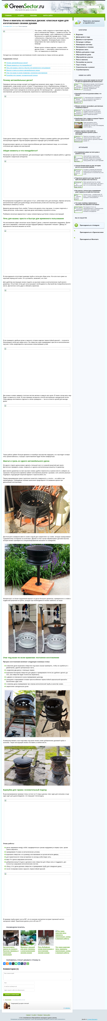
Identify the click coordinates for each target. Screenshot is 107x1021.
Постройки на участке (84, 62)
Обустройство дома (83, 54)
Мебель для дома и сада (85, 52)
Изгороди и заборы (83, 42)
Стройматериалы (82, 69)
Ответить (67, 1008)
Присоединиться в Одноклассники (91, 232)
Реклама (33, 15)
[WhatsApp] (28, 963)
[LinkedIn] (19, 963)
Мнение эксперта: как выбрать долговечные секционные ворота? (89, 106)
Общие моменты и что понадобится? (19, 65)
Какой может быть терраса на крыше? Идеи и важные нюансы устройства (89, 119)
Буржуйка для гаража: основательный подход (22, 75)
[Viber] (25, 963)
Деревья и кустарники (84, 39)
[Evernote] (16, 963)
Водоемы (79, 34)
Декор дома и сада (83, 37)
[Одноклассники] (7, 963)
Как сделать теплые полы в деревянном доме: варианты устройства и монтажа (88, 191)
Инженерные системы (84, 44)
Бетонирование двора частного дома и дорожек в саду (87, 152)
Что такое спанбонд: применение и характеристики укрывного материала (87, 203)
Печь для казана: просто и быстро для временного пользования (28, 68)
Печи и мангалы (23, 26)
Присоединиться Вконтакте (89, 239)
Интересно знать (82, 49)
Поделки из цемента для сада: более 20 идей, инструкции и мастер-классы (87, 178)
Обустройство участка (84, 57)
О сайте (21, 15)
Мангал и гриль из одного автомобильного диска (23, 70)
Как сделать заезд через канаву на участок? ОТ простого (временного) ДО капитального (89, 80)
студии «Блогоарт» (92, 1019)
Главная (8, 15)
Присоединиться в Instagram (89, 225)
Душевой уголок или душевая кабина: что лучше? (88, 94)
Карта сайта (48, 15)
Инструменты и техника (85, 47)
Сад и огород (81, 64)
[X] (13, 963)
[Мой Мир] (10, 963)
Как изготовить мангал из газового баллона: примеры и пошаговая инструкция (10, 950)
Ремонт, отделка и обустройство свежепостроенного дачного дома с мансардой (86, 132)
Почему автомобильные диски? (17, 63)
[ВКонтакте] (4, 963)
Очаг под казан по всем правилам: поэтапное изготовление (26, 73)
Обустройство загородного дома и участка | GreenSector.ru (23, 7)
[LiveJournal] (22, 963)
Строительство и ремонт (85, 67)
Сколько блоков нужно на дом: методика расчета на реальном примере (88, 166)
